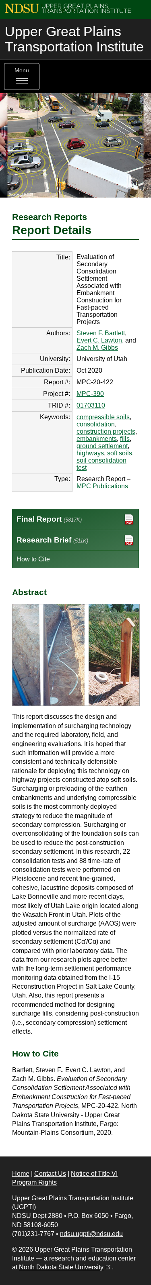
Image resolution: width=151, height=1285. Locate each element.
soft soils (119, 453)
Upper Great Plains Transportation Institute (74, 39)
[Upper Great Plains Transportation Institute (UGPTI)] (68, 7)
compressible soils (103, 417)
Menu (21, 70)
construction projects (106, 431)
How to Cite (33, 559)
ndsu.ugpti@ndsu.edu (91, 1233)
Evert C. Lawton (99, 340)
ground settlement (102, 446)
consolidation (96, 424)
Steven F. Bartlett (101, 333)
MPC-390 (90, 393)
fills (125, 438)
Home (20, 1173)
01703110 (91, 405)
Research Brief (52, 540)
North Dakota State (65, 1267)
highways (90, 453)
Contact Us (50, 1173)
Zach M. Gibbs (97, 347)
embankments (97, 438)
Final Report (49, 519)
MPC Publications (102, 486)
